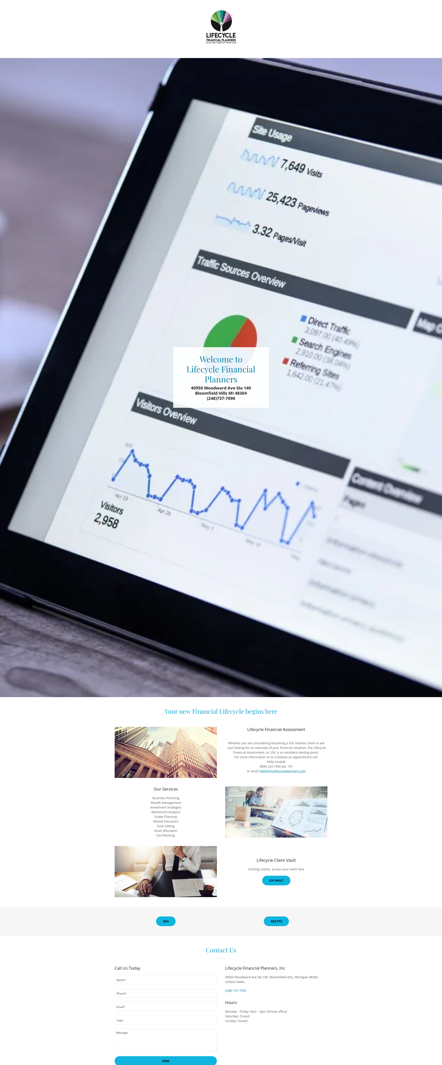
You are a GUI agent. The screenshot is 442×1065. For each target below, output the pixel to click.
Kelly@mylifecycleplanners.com (283, 771)
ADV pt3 (276, 921)
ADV (166, 921)
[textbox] (166, 979)
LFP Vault (276, 880)
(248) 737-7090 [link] (235, 990)
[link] (221, 27)
